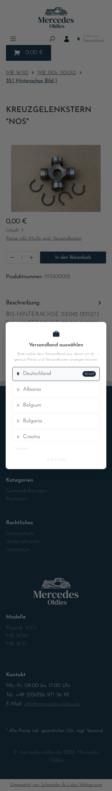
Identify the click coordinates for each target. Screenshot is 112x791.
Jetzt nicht (56, 459)
